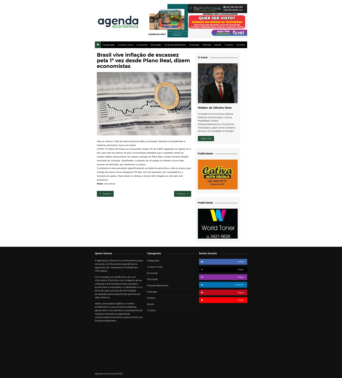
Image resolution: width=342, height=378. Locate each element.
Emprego (194, 45)
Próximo (181, 193)
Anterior (107, 193)
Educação (155, 45)
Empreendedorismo (175, 45)
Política (151, 298)
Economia (142, 45)
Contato (240, 45)
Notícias (207, 45)
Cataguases (108, 45)
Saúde (217, 45)
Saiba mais (206, 138)
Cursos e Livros (125, 45)
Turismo (228, 45)
